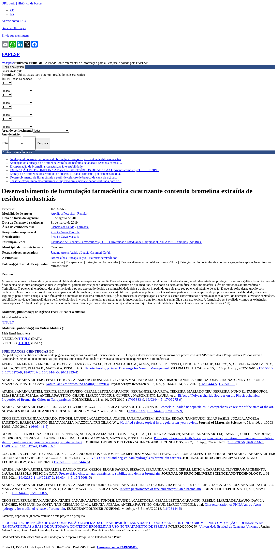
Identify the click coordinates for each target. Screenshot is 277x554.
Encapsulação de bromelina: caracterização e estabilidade (46, 166)
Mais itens (8, 317)
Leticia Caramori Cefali (96, 252)
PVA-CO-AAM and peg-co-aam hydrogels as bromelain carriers (135, 458)
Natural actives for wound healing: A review (77, 384)
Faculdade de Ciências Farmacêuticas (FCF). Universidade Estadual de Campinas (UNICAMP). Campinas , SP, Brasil (126, 242)
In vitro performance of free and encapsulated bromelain (160, 489)
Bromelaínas (59, 258)
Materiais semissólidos (102, 258)
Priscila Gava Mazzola (65, 232)
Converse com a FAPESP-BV (117, 547)
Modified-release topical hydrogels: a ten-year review (158, 422)
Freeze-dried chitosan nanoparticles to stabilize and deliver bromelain (109, 473)
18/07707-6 (32, 372)
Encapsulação (77, 258)
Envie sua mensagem (15, 35)
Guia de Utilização (14, 28)
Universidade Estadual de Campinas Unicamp (229, 526)
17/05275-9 (13, 372)
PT (12, 10)
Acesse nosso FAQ (14, 21)
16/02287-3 (45, 477)
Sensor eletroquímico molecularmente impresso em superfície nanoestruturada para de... (65, 181)
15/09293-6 (10, 446)
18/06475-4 (28, 446)
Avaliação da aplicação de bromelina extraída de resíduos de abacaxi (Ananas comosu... (66, 162)
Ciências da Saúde (62, 227)
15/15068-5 (227, 384)
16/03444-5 (50, 372)
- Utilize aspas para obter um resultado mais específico (44, 74)
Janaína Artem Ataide (64, 252)
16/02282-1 (27, 477)
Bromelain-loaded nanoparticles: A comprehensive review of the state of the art (216, 407)
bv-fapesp (8, 63)
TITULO (8, 322)
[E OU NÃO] (7, 82)
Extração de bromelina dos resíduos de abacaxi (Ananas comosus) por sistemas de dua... (66, 173)
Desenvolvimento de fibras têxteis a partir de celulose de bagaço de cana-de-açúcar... (64, 177)
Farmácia (83, 227)
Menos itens (22, 317)
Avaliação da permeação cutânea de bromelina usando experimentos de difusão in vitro (65, 159)
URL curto (8, 3)
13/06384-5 (47, 446)
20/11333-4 (68, 372)
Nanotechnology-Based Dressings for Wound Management (126, 368)
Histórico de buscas (30, 3)
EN (12, 14)
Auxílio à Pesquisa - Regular (69, 213)
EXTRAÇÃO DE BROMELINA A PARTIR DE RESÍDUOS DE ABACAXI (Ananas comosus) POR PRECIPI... (84, 170)
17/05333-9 (135, 399)
